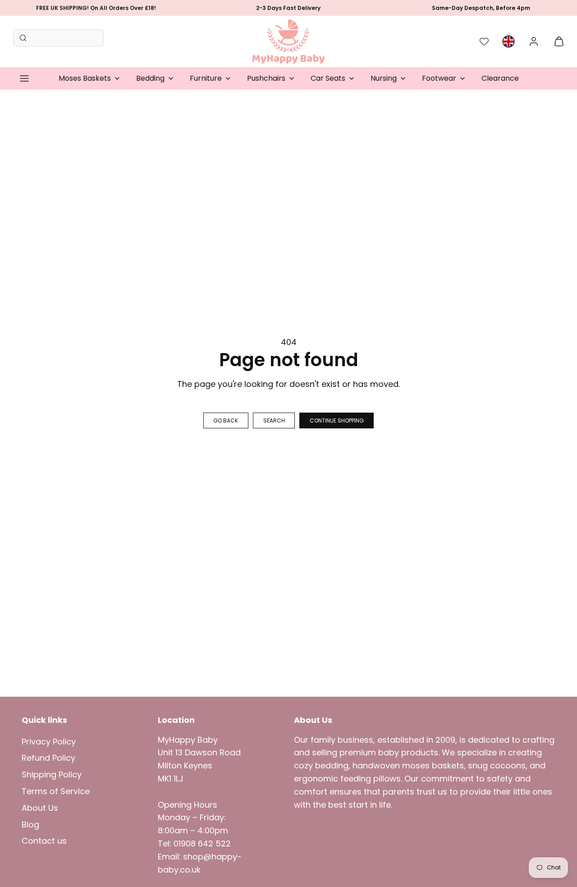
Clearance (500, 78)
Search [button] (274, 420)
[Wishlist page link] (484, 41)
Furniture (206, 78)
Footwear (439, 78)
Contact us (44, 840)
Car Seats (328, 78)
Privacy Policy (49, 741)
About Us (40, 807)
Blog (30, 824)
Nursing (384, 78)
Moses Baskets (85, 78)
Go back (225, 420)
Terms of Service (56, 791)
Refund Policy (48, 757)
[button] (24, 78)
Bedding (150, 78)
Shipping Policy (52, 774)
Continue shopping (337, 420)
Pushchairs (266, 78)
